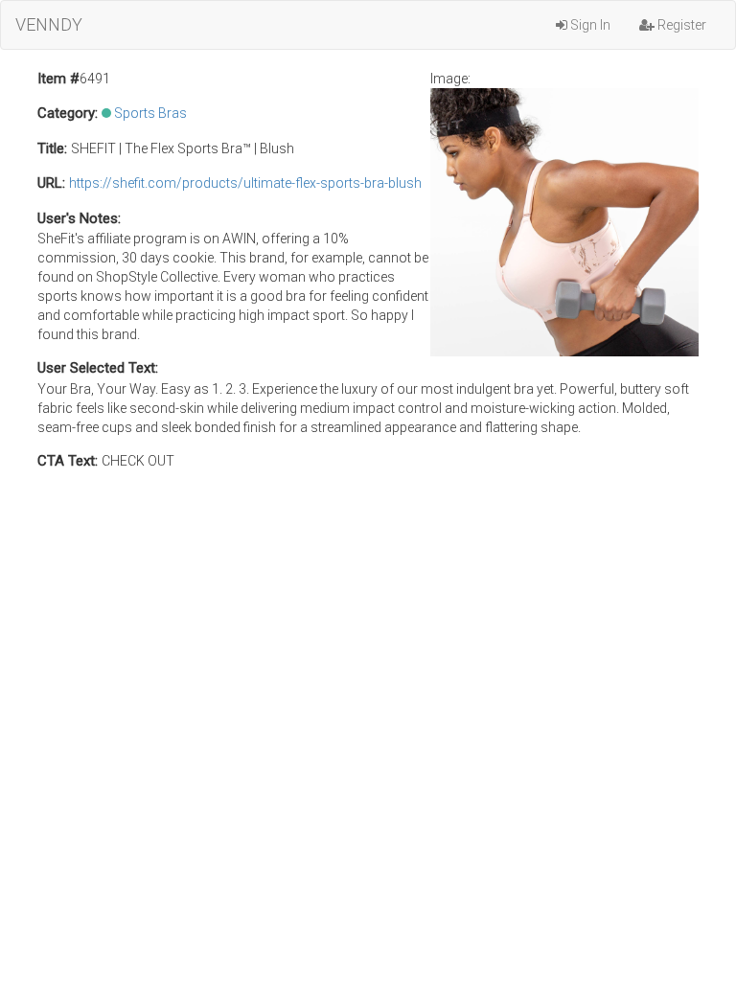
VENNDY (48, 24)
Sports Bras (150, 113)
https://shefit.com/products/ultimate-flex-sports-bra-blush (245, 183)
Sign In (588, 25)
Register (680, 25)
